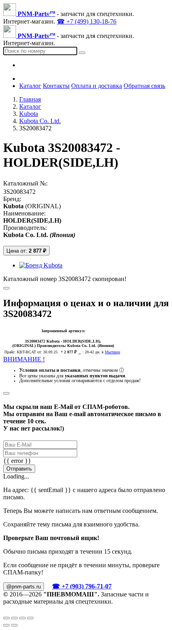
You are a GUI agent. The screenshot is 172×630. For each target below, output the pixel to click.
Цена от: (26, 251)
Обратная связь (144, 85)
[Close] (6, 393)
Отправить (19, 469)
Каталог (30, 85)
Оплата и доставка (96, 85)
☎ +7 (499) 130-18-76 (86, 21)
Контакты (56, 85)
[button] (94, 265)
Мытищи (112, 352)
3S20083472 (19, 191)
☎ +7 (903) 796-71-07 (82, 586)
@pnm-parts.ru (23, 587)
